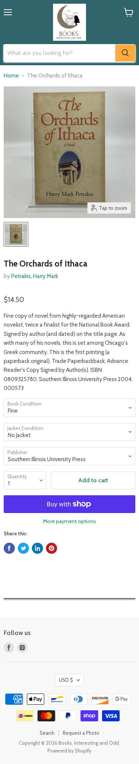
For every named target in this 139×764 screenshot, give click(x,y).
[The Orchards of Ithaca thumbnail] (16, 234)
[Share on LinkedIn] (37, 548)
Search (47, 733)
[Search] (125, 53)
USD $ (66, 680)
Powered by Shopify (69, 751)
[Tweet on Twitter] (23, 548)
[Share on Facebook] (9, 548)
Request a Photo (81, 733)
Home (11, 76)
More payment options (69, 521)
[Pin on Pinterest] (51, 548)
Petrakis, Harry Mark (34, 276)
